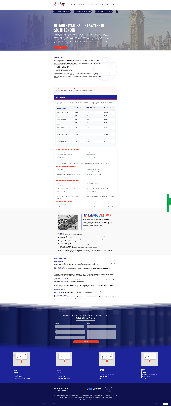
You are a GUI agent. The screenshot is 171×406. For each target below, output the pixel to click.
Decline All (158, 404)
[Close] (169, 404)
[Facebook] (90, 389)
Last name (88, 323)
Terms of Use (76, 399)
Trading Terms (94, 399)
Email (56, 329)
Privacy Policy (53, 404)
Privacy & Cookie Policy (85, 399)
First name (57, 323)
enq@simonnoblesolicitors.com (22, 378)
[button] (90, 4)
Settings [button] (152, 404)
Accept (165, 404)
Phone (56, 334)
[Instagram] (88, 389)
